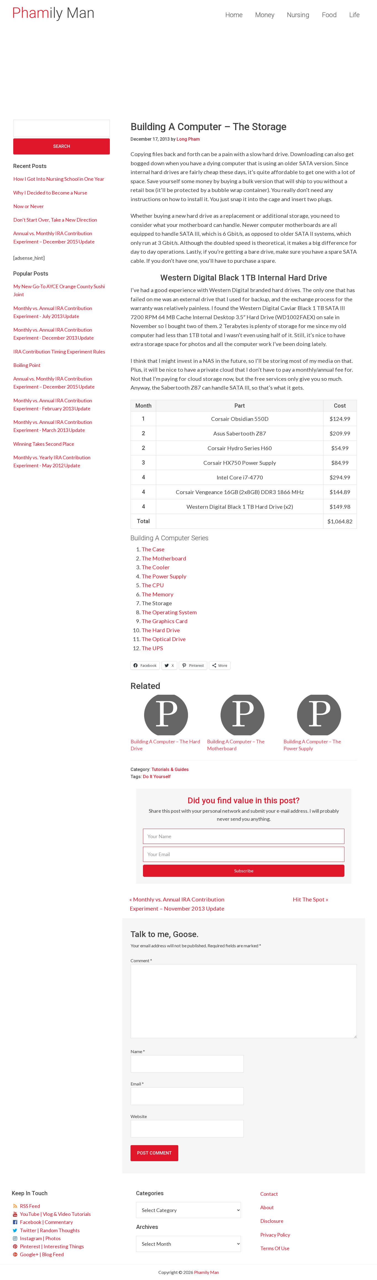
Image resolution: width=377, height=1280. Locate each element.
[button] (243, 871)
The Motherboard (164, 558)
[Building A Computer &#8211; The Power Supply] (318, 715)
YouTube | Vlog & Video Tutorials (54, 1214)
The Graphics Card (165, 621)
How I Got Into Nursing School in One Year (58, 179)
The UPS (152, 648)
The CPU (153, 585)
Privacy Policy (275, 1235)
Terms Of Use (275, 1248)
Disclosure (271, 1221)
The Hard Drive (161, 630)
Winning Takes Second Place (43, 444)
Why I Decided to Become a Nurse (50, 193)
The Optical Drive (164, 639)
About (267, 1207)
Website (139, 1116)
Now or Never (28, 206)
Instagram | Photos (39, 1238)
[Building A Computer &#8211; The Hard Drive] (166, 715)
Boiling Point (27, 365)
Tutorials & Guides (170, 769)
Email (137, 1083)
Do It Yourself (157, 776)
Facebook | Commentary (45, 1222)
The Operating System (169, 612)
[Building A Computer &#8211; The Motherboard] (242, 715)
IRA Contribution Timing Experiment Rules (59, 351)
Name (138, 1051)
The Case (153, 549)
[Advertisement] (188, 71)
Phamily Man (53, 14)
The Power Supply (164, 576)
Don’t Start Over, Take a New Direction (55, 220)
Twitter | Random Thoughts (49, 1230)
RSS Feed (29, 1206)
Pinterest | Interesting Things (51, 1246)
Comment (141, 960)
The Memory (157, 594)
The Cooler (156, 567)
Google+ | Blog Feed (41, 1254)
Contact (269, 1194)
